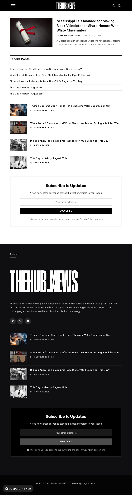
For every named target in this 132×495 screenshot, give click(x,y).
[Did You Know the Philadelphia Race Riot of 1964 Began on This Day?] (18, 145)
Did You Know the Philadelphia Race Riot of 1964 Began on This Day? (47, 81)
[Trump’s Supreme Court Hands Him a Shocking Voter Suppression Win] (18, 110)
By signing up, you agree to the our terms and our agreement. (67, 219)
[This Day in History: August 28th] (18, 162)
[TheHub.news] (66, 5)
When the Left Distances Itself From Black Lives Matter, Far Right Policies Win (50, 75)
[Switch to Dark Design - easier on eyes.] (114, 5)
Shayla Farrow (41, 145)
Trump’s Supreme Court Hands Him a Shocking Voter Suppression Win (47, 69)
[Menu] (13, 5)
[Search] (119, 5)
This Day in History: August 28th (26, 87)
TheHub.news (52, 483)
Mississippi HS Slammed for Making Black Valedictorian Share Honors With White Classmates (87, 25)
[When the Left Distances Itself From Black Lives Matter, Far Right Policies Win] (18, 127)
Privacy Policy (86, 219)
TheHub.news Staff (70, 35)
